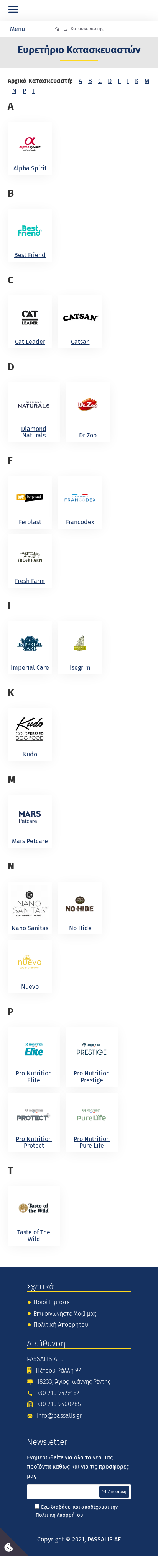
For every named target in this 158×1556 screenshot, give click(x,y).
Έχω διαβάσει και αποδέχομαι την (77, 1511)
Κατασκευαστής (87, 28)
